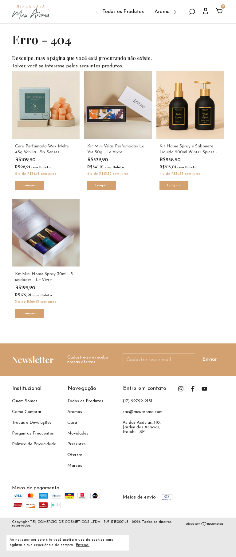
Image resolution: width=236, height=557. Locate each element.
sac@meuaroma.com (143, 412)
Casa (72, 422)
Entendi (82, 545)
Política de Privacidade (34, 444)
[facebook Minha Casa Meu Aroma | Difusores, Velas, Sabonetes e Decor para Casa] (193, 389)
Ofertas (75, 455)
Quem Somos (24, 401)
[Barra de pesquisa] (192, 12)
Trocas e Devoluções (31, 422)
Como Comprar (26, 412)
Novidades (77, 433)
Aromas (163, 11)
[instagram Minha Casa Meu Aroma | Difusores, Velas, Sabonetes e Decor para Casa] (181, 389)
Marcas (74, 465)
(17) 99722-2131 (137, 401)
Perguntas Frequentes (33, 433)
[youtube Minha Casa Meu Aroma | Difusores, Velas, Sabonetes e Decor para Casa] (204, 389)
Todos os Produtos (123, 11)
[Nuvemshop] (205, 524)
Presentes (76, 444)
